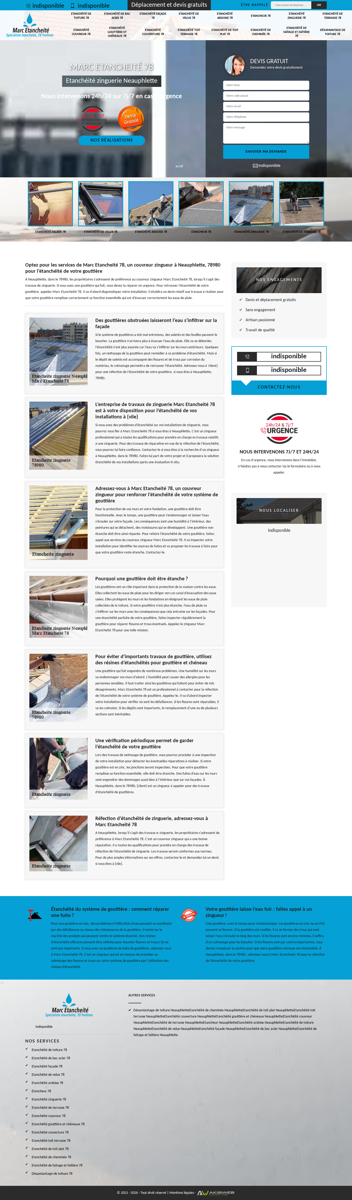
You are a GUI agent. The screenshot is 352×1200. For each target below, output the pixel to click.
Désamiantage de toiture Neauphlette (161, 1010)
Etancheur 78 (261, 16)
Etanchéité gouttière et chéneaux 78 (117, 32)
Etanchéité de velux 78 (189, 16)
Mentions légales (181, 1193)
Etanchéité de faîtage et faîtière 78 (296, 32)
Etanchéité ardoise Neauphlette (260, 1023)
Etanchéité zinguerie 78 (297, 16)
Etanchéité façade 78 (153, 16)
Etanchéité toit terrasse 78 (189, 32)
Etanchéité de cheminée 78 (261, 32)
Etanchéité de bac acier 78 (117, 16)
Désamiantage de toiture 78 (332, 32)
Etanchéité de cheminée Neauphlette (215, 1010)
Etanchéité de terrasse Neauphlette (177, 1023)
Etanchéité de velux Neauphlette (175, 1029)
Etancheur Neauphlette (220, 1023)
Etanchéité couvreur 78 (81, 32)
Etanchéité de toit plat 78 (225, 32)
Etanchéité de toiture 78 (81, 16)
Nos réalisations (111, 140)
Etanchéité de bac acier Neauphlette (270, 1029)
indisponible (48, 6)
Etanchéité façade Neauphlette (221, 1029)
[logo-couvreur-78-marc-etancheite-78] (30, 25)
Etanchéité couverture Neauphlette (189, 1017)
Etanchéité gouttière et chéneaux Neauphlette (249, 1017)
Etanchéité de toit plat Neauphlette (268, 1010)
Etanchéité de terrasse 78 (333, 16)
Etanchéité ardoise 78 (225, 16)
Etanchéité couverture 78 (153, 32)
